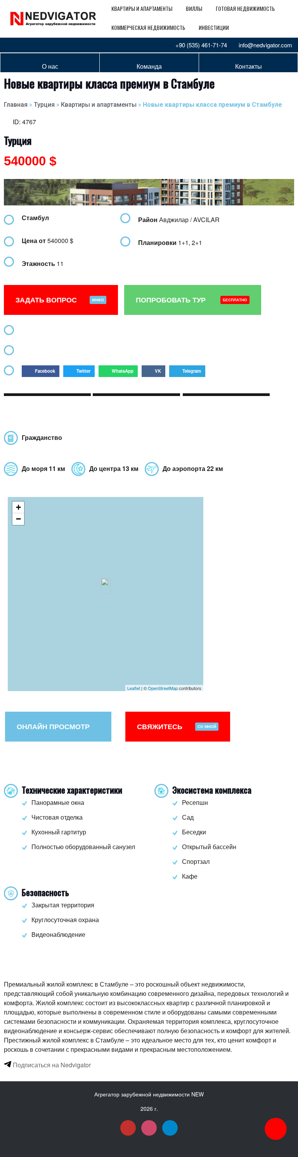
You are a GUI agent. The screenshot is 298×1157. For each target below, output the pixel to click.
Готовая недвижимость (245, 8)
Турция (44, 104)
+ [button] (18, 507)
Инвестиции (214, 27)
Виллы (194, 8)
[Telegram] (37, 45)
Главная (16, 104)
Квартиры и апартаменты (141, 8)
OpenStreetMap (163, 688)
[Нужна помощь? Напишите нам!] (275, 1129)
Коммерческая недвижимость (148, 27)
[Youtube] (11, 45)
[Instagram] (24, 45)
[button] (40, 371)
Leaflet (133, 688)
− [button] (18, 519)
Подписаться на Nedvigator (51, 1064)
